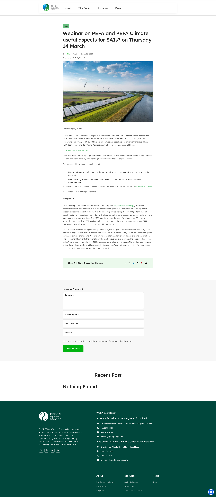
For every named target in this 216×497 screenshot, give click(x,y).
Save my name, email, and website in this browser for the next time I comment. (99, 341)
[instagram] (46, 450)
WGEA (68, 54)
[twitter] (41, 450)
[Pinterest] (142, 263)
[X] (129, 263)
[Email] (146, 263)
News (66, 26)
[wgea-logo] (50, 4)
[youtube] (52, 450)
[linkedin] (58, 450)
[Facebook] (125, 263)
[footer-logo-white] (50, 412)
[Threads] (138, 263)
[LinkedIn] (134, 263)
